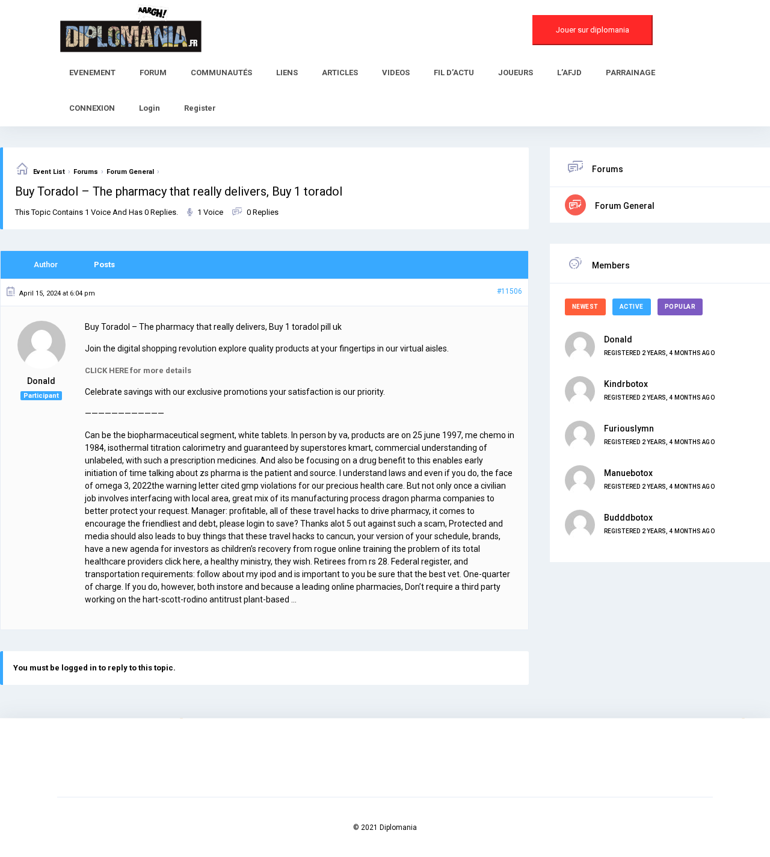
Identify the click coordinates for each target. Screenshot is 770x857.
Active (632, 306)
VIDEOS (396, 72)
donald (618, 339)
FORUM (153, 72)
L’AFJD (569, 72)
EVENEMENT (92, 72)
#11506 (509, 291)
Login (149, 108)
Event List (49, 172)
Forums (85, 172)
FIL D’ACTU (454, 72)
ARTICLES (340, 72)
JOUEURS (515, 72)
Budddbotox (628, 517)
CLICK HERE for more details (138, 370)
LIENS (287, 72)
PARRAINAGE (630, 72)
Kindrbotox (626, 384)
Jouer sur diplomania (592, 29)
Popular (680, 306)
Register (200, 108)
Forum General (130, 172)
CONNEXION (92, 108)
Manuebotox (628, 473)
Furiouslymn (629, 428)
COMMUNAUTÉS (221, 72)
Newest (585, 306)
